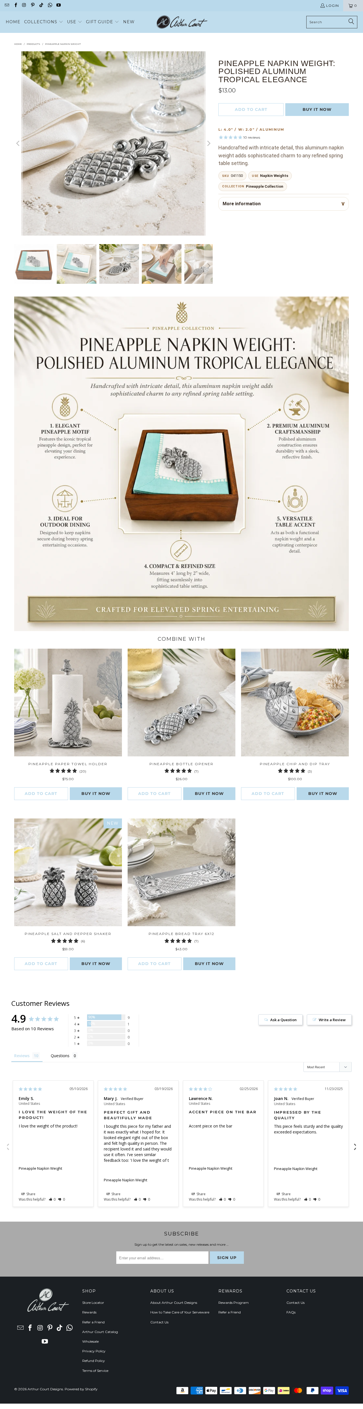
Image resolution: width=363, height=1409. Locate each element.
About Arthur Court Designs (173, 1302)
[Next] (208, 143)
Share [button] (30, 1194)
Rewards (89, 1312)
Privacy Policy (93, 1351)
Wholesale (90, 1341)
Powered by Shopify (81, 1389)
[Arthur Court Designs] (181, 22)
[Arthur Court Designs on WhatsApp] (49, 5)
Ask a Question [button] (283, 1019)
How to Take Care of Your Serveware (179, 1312)
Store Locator (93, 1302)
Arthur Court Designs (45, 1389)
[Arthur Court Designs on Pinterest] (32, 5)
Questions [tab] (60, 1055)
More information (242, 203)
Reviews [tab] (21, 1055)
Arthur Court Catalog (100, 1332)
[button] (43, 22)
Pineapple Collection (264, 186)
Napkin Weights (274, 176)
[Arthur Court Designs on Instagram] (24, 5)
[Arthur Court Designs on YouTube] (58, 5)
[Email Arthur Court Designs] (6, 5)
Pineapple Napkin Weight (40, 1168)
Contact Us (159, 1322)
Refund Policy (93, 1361)
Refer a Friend (93, 1322)
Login (332, 5)
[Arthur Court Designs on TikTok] (41, 5)
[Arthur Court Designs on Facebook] (15, 5)
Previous (7, 1143)
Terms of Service (95, 1370)
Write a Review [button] (332, 1019)
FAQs (291, 1312)
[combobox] (331, 22)
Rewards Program (233, 1302)
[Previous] (18, 143)
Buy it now (317, 109)
